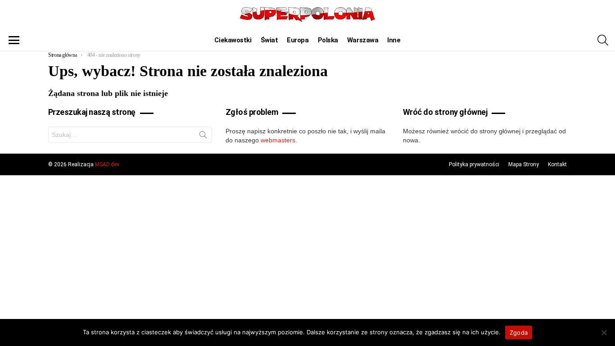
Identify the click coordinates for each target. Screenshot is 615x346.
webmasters (278, 140)
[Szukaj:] (130, 135)
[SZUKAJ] (602, 40)
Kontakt (557, 164)
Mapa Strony (523, 164)
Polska (328, 40)
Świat (269, 40)
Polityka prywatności (474, 164)
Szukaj (203, 136)
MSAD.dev (107, 164)
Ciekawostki (232, 40)
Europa (297, 40)
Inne (393, 40)
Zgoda (519, 332)
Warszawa (362, 40)
